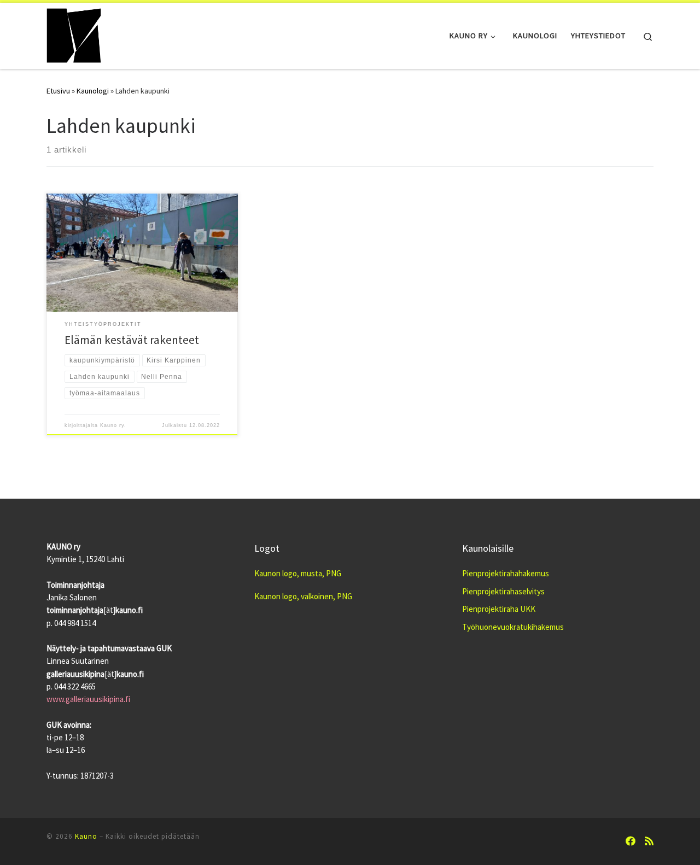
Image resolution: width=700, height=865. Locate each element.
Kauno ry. (113, 425)
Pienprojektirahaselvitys (503, 591)
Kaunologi (93, 91)
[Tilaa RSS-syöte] (649, 841)
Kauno (86, 836)
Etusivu (58, 91)
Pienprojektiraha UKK (498, 609)
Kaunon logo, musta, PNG (297, 573)
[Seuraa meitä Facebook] (630, 841)
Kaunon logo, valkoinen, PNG (303, 596)
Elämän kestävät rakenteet (132, 339)
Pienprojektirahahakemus (505, 573)
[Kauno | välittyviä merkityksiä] (73, 33)
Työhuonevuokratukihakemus (513, 627)
